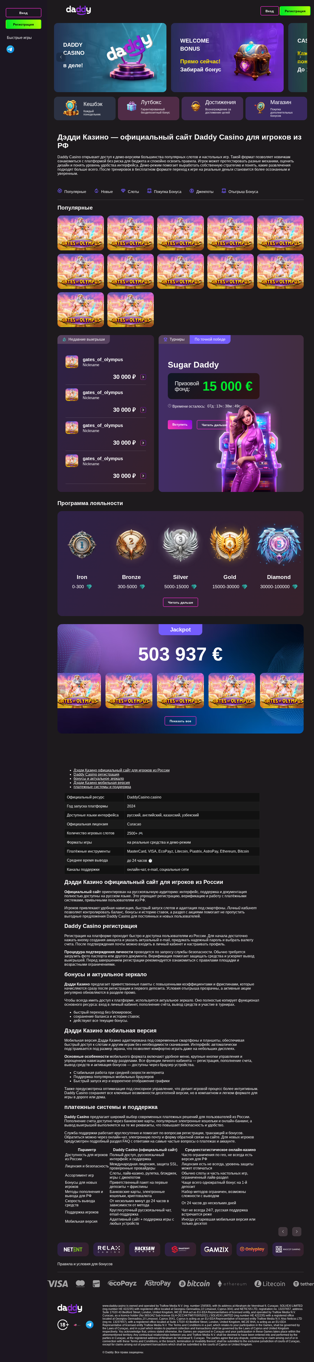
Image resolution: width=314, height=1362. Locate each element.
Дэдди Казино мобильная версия (102, 783)
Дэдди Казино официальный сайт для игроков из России (122, 770)
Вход (23, 13)
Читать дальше (214, 425)
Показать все (180, 721)
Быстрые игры (19, 38)
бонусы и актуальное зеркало (99, 778)
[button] (61, 57)
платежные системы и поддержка (102, 787)
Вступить (180, 424)
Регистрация (23, 24)
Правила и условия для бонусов (85, 1264)
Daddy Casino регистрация (96, 774)
